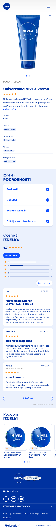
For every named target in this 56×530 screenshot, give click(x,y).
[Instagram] (13, 499)
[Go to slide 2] (28, 75)
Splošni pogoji (34, 514)
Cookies (6, 514)
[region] (28, 42)
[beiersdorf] (12, 525)
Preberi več (8, 109)
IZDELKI (17, 82)
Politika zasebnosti (19, 514)
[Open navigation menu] (48, 6)
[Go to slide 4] (29, 462)
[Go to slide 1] (26, 75)
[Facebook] (6, 499)
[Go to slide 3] (29, 75)
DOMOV (6, 82)
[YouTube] (21, 499)
